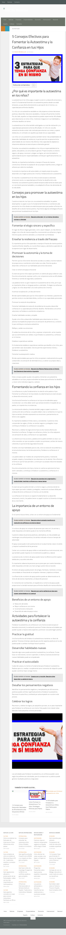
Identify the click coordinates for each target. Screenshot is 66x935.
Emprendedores (28, 19)
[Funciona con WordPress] (10, 925)
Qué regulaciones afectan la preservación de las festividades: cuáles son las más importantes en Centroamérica (9, 878)
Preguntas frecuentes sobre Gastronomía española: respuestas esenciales (40, 872)
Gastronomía (37, 838)
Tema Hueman (23, 925)
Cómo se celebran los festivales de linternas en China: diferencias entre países (9, 842)
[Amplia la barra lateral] (3, 28)
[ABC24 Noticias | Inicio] (15, 11)
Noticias (9, 2)
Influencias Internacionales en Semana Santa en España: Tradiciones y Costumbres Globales (25, 888)
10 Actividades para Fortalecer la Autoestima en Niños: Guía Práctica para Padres (52, 805)
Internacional (47, 19)
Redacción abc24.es (20, 52)
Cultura (12, 24)
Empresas (18, 19)
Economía (38, 19)
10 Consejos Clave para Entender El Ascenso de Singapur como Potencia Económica (55, 858)
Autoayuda (16, 28)
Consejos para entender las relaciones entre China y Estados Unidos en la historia (25, 842)
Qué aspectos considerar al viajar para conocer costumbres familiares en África (9, 896)
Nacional (55, 19)
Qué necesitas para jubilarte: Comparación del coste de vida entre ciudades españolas (55, 842)
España (5, 24)
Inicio (3, 2)
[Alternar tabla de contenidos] (33, 85)
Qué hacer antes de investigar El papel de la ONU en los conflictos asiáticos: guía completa (25, 872)
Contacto (17, 2)
